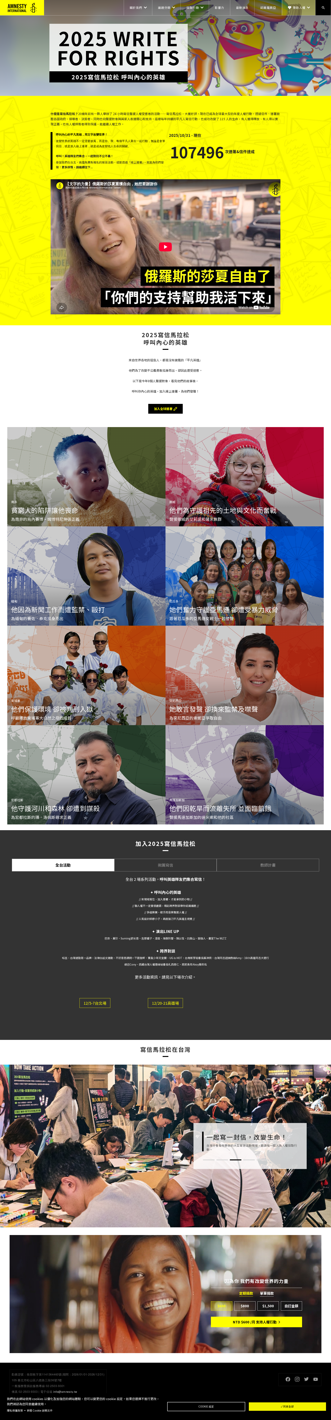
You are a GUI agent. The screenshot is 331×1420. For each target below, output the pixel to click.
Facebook (288, 1379)
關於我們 (136, 8)
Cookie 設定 (206, 1406)
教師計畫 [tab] (268, 865)
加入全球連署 (163, 408)
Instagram (297, 1379)
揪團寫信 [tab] (165, 865)
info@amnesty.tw (65, 1392)
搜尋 (323, 7)
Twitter (306, 1379)
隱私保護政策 (15, 1410)
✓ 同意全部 (287, 1406)
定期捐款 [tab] (246, 1293)
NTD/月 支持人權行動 (255, 1321)
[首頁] (22, 7)
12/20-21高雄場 (165, 1003)
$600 (221, 1305)
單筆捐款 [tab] (267, 1293)
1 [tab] (209, 1171)
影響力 (219, 8)
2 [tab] (222, 1171)
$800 (245, 1305)
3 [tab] (235, 1171)
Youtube (315, 1379)
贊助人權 (299, 8)
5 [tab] (262, 1171)
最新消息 (242, 8)
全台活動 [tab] (63, 865)
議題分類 (164, 8)
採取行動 (192, 8)
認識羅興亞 (268, 8)
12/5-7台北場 (95, 1003)
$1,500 (268, 1305)
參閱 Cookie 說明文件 (40, 1410)
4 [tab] (249, 1171)
